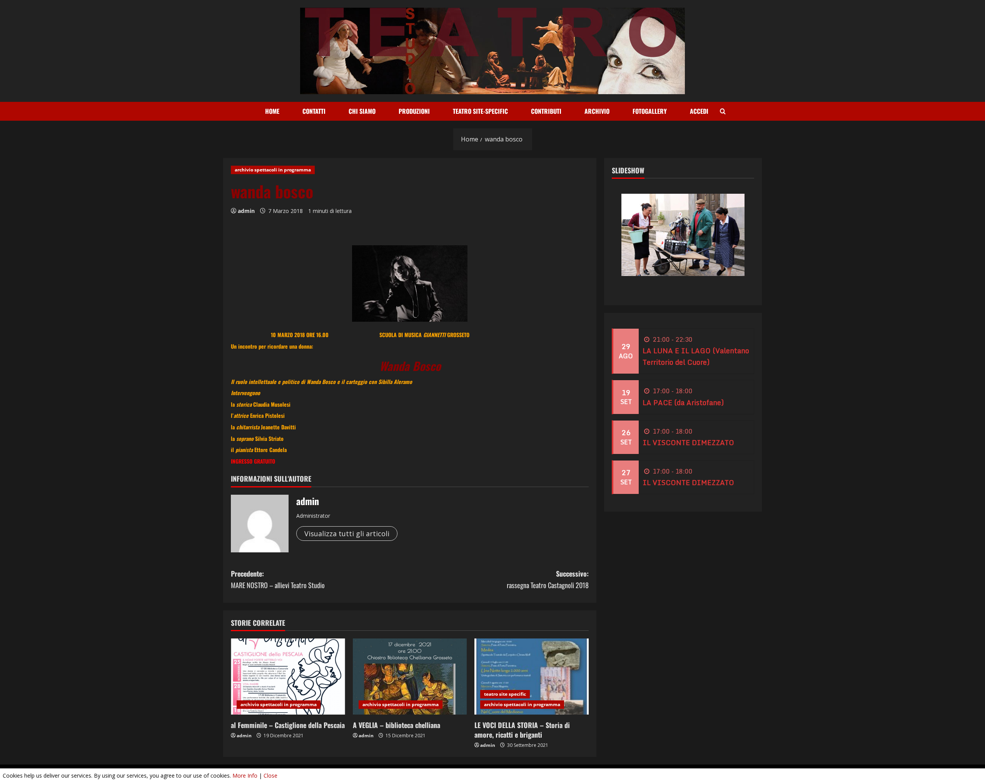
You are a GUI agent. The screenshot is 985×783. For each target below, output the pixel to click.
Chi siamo (362, 111)
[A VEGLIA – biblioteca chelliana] (410, 676)
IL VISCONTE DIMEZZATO (688, 442)
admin (246, 210)
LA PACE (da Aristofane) (683, 402)
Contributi (546, 111)
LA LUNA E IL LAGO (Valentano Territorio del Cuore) (696, 356)
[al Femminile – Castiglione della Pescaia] (288, 676)
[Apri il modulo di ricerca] (723, 111)
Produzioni (414, 111)
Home (272, 111)
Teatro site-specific (480, 111)
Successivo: (548, 579)
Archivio (596, 111)
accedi (699, 111)
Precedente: (278, 579)
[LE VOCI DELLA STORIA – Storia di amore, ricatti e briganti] (531, 676)
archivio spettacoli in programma (273, 169)
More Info (244, 775)
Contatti (314, 111)
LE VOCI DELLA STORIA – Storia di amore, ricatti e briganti (522, 730)
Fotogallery (650, 111)
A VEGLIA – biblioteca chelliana (396, 725)
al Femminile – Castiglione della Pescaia (288, 725)
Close (270, 775)
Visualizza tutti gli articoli (346, 533)
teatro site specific (505, 694)
